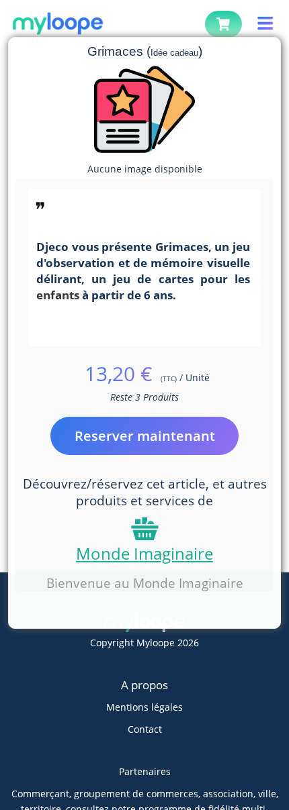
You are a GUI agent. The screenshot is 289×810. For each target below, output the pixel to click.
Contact (145, 729)
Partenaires (145, 771)
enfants (57, 295)
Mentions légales (144, 707)
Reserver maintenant (145, 436)
